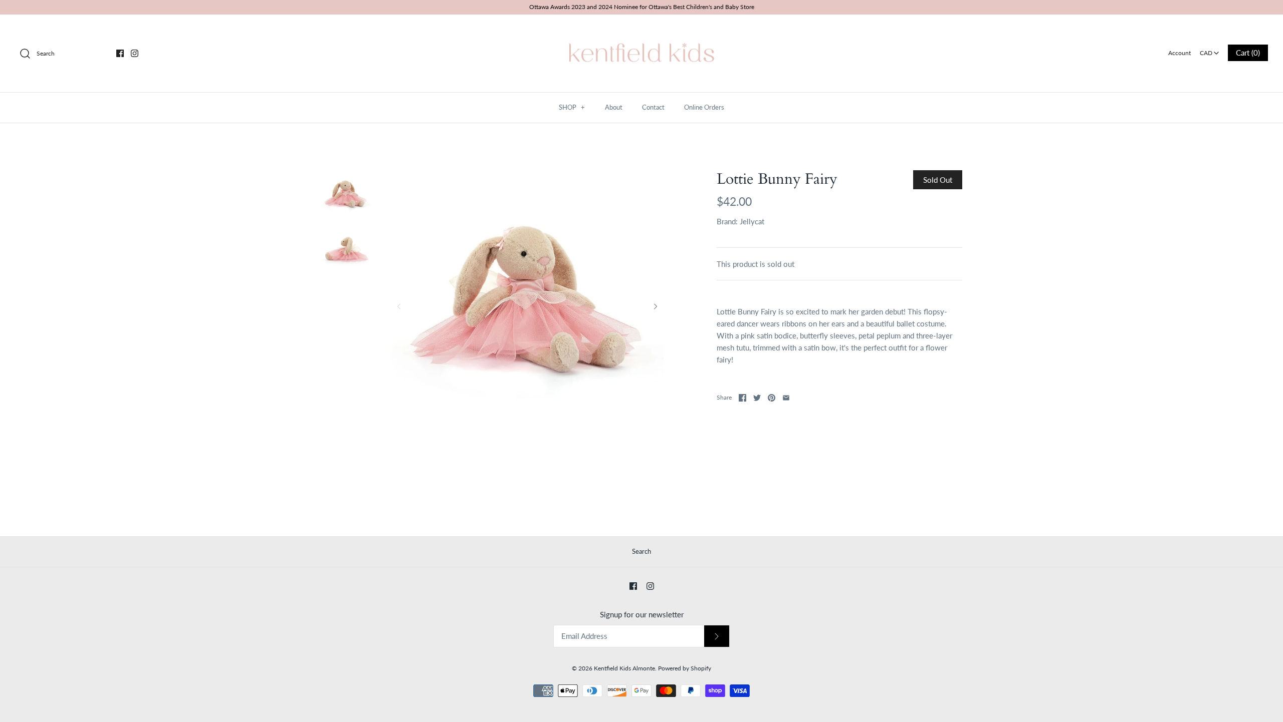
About (613, 107)
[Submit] (716, 636)
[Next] (656, 306)
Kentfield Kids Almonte (624, 668)
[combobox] (1209, 50)
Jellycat (752, 221)
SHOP (572, 107)
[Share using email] (786, 398)
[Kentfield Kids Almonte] (641, 30)
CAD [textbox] (1210, 50)
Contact (653, 107)
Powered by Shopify (684, 668)
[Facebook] (120, 53)
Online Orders (704, 107)
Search (641, 551)
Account (1179, 53)
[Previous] (399, 306)
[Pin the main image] (771, 398)
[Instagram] (134, 53)
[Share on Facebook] (742, 398)
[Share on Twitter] (757, 398)
